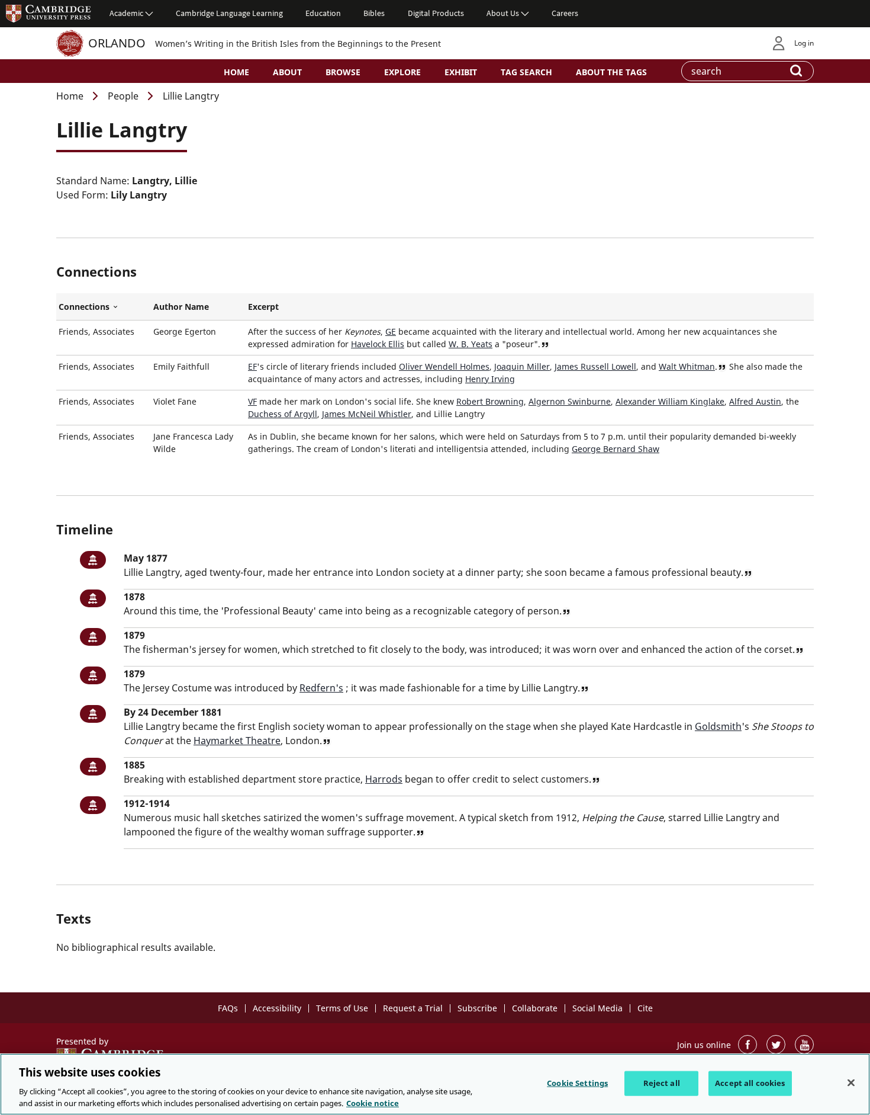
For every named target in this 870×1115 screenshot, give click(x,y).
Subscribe (477, 1008)
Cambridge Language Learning (229, 13)
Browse (343, 72)
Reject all (661, 1083)
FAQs (228, 1008)
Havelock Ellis (377, 344)
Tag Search (526, 72)
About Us (502, 13)
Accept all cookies (750, 1083)
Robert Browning (490, 401)
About (287, 72)
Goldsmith (718, 726)
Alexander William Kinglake (670, 401)
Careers (565, 13)
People (123, 95)
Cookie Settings (577, 1083)
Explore (402, 72)
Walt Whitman (687, 366)
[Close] (851, 1083)
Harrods (383, 779)
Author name (181, 306)
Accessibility (277, 1008)
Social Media (597, 1008)
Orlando (117, 43)
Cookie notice (372, 1102)
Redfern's (321, 687)
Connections (104, 307)
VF (252, 401)
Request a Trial (413, 1008)
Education (323, 13)
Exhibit (460, 72)
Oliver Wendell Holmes (444, 366)
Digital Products (436, 13)
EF (252, 366)
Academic (126, 13)
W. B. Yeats (470, 344)
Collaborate (535, 1008)
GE (390, 331)
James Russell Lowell (595, 366)
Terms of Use (342, 1008)
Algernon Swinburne (570, 401)
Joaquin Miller (522, 366)
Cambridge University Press (48, 13)
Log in (804, 43)
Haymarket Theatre (237, 740)
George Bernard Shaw (615, 448)
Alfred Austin (755, 401)
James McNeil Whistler (366, 413)
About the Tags (611, 72)
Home (236, 72)
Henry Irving (490, 379)
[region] (435, 1084)
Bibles (374, 13)
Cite (645, 1008)
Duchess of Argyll (282, 413)
